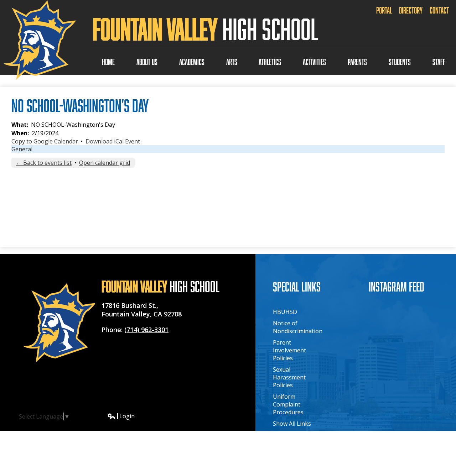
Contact (439, 10)
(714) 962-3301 (146, 329)
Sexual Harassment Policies (289, 377)
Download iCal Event (113, 141)
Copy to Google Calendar (44, 141)
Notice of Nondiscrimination (297, 327)
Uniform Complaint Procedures (288, 404)
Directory (411, 10)
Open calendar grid (104, 163)
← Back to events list (44, 163)
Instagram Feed (396, 286)
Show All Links (292, 423)
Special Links (297, 286)
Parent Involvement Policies (289, 350)
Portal (384, 10)
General (21, 149)
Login (121, 416)
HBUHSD (285, 312)
